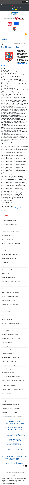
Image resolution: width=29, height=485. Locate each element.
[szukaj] (26, 34)
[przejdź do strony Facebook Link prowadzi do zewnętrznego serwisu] (23, 465)
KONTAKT (6, 5)
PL (11, 7)
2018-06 (16, 38)
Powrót (4, 210)
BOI (20, 5)
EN (14, 7)
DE (17, 7)
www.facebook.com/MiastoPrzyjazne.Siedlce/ (12, 208)
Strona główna (4, 38)
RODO (14, 475)
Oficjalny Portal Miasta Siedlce (8, 18)
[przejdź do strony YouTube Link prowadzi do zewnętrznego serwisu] (26, 465)
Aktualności (10, 38)
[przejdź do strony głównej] (1, 5)
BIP (14, 5)
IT (20, 7)
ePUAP (25, 5)
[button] (25, 2)
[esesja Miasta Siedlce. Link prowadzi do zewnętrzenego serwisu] (20, 18)
